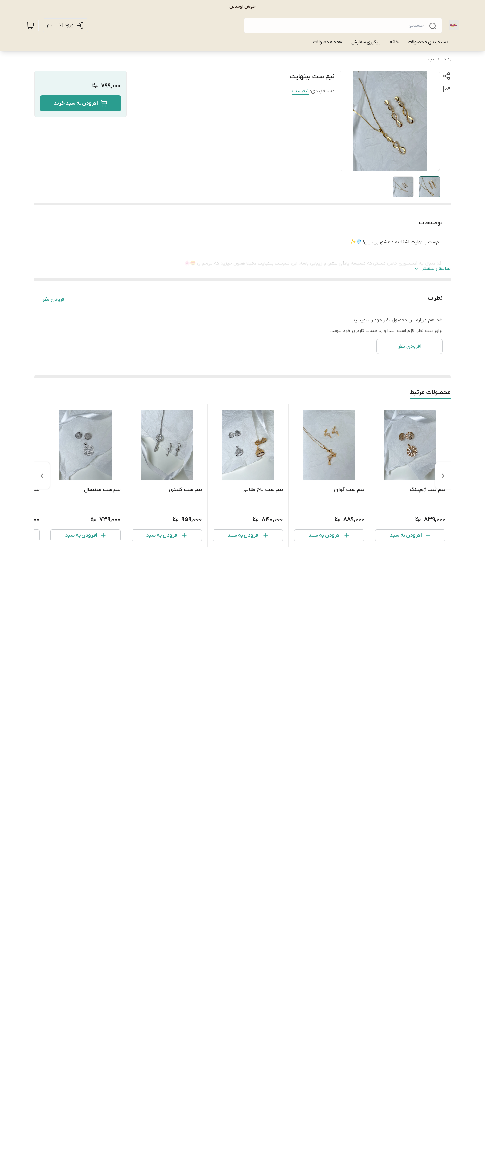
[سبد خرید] (30, 25)
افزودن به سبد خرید (76, 103)
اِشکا (447, 59)
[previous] (443, 475)
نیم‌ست (427, 59)
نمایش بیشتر (436, 269)
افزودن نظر (54, 299)
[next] (42, 475)
